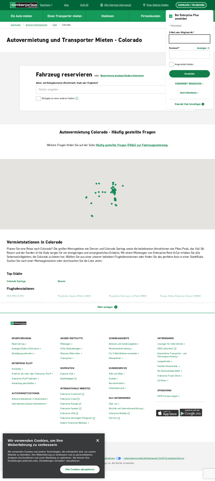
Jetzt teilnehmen (188, 92)
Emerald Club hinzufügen (188, 104)
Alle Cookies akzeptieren (79, 469)
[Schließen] (98, 440)
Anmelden (189, 73)
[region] (54, 455)
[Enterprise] (24, 5)
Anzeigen (201, 48)
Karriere (47, 5)
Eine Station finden (157, 5)
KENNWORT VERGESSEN (188, 83)
